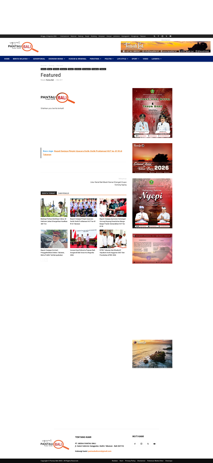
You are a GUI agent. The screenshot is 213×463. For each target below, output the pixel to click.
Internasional (64, 36)
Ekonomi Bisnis (56, 59)
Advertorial (39, 59)
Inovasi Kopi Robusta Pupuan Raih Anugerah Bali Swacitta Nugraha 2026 (82, 252)
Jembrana (117, 36)
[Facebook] (158, 36)
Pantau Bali (50, 80)
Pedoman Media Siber (155, 461)
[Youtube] (170, 36)
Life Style (121, 59)
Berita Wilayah (20, 59)
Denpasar (102, 36)
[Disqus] (83, 298)
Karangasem (125, 36)
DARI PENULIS (63, 193)
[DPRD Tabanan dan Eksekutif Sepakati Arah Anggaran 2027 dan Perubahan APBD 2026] (113, 239)
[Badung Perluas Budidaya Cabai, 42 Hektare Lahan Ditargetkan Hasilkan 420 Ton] (54, 207)
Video (145, 59)
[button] (154, 36)
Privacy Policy (130, 461)
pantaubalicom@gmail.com (99, 451)
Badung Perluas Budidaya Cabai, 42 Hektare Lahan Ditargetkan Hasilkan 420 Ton (54, 221)
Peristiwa (94, 59)
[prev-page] (42, 260)
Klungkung (134, 36)
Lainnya (156, 59)
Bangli (87, 36)
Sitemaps (168, 461)
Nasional (73, 36)
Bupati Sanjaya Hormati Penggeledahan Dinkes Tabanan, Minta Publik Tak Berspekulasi (52, 252)
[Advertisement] (74, 17)
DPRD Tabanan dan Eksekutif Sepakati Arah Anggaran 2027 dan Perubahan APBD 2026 (112, 252)
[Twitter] (166, 36)
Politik (108, 59)
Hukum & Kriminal (77, 59)
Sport (134, 59)
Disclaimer (141, 461)
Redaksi (115, 461)
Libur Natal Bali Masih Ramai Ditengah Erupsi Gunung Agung (108, 183)
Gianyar (109, 36)
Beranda (44, 65)
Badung (80, 36)
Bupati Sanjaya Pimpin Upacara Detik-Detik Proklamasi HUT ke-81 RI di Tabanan (83, 221)
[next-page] (46, 260)
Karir (121, 461)
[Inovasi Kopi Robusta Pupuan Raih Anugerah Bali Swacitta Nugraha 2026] (83, 239)
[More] (118, 85)
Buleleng (94, 36)
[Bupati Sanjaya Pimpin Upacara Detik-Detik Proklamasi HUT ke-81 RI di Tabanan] (83, 207)
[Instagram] (162, 36)
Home (6, 59)
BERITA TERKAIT (48, 193)
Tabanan (143, 36)
